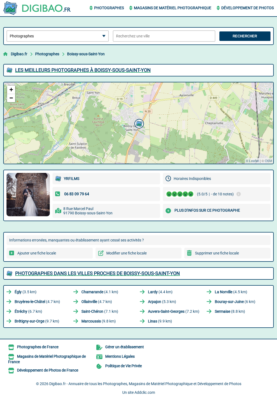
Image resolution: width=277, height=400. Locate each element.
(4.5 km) (231, 292)
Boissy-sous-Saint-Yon (86, 54)
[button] (138, 123)
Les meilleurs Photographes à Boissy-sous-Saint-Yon (83, 70)
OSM (268, 160)
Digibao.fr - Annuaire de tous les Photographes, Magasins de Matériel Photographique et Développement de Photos (145, 384)
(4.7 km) (37, 301)
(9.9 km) (160, 321)
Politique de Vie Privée (123, 366)
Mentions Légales (120, 356)
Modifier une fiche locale (126, 253)
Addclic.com (144, 392)
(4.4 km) (160, 292)
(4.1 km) (99, 292)
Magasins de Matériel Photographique (172, 8)
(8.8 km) (230, 311)
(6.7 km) (28, 311)
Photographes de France (37, 347)
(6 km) (235, 301)
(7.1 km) (99, 311)
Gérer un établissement (124, 347)
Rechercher (245, 36)
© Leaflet (252, 160)
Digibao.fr (19, 54)
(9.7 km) (37, 321)
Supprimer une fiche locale (217, 253)
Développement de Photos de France (47, 370)
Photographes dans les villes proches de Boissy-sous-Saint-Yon (97, 273)
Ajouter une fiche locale (36, 253)
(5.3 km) (162, 301)
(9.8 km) (98, 321)
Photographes (109, 8)
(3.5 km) (26, 292)
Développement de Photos (247, 8)
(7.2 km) (173, 311)
